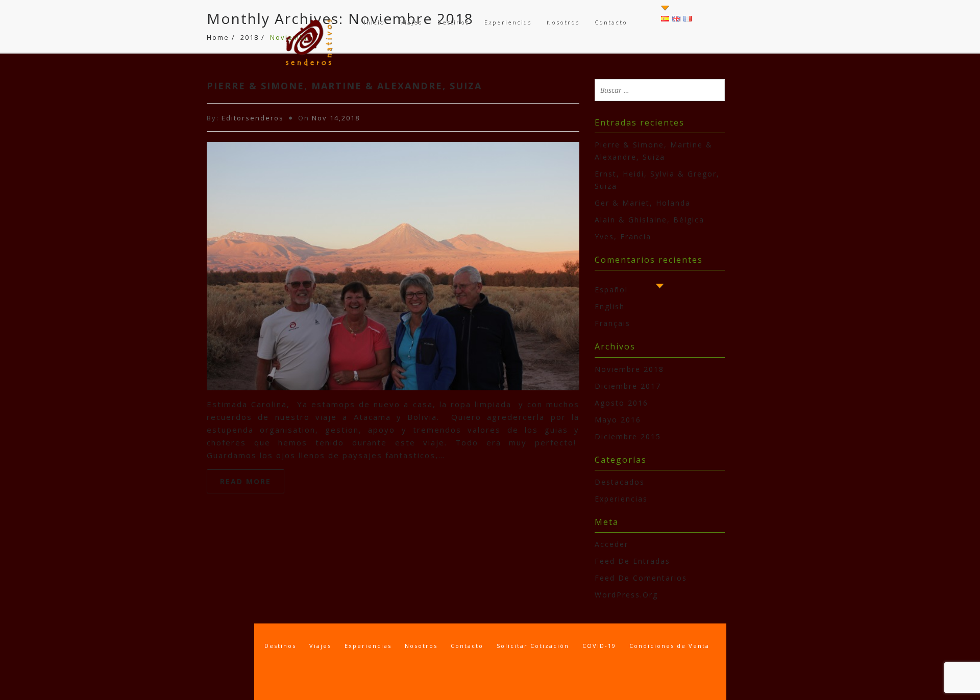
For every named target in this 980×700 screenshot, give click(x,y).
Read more (245, 481)
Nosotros (562, 22)
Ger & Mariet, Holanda (643, 203)
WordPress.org (626, 594)
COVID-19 (599, 645)
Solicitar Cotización (533, 645)
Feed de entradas (632, 561)
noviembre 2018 (629, 369)
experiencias (621, 499)
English (610, 306)
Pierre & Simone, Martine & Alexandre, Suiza (344, 86)
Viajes (411, 22)
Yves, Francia (623, 236)
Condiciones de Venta (669, 645)
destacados (620, 482)
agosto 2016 (621, 403)
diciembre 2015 (628, 436)
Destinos (453, 22)
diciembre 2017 (628, 386)
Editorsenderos (253, 117)
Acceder (611, 544)
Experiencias (507, 22)
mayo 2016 (618, 419)
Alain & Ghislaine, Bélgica (649, 219)
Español (611, 289)
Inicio (373, 22)
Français (612, 323)
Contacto (610, 22)
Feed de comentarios (641, 578)
